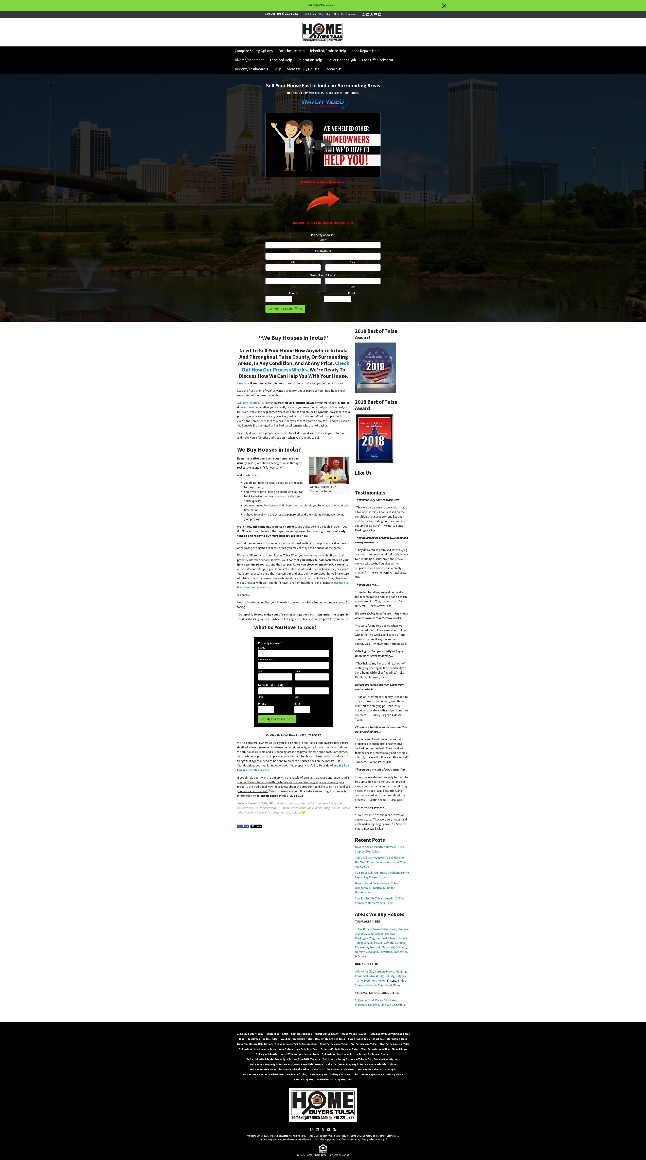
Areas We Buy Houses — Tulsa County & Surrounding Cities (376, 1034)
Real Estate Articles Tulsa (330, 1039)
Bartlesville (400, 952)
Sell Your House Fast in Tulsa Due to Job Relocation (279, 1069)
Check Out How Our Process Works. (295, 367)
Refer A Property (304, 1079)
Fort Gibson (389, 938)
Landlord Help (281, 60)
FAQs (277, 69)
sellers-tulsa (270, 1039)
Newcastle (370, 985)
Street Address (323, 251)
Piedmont (370, 981)
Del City (389, 976)
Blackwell (386, 1005)
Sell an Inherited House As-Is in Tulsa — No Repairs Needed (356, 1054)
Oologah (400, 947)
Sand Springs (375, 934)
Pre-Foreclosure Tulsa (363, 1044)
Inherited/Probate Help (328, 51)
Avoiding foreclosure (250, 403)
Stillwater (361, 1000)
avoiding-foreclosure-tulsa (296, 1039)
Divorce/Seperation (249, 60)
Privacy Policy (395, 1074)
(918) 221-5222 (287, 14)
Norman (379, 971)
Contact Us (333, 69)
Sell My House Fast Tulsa (344, 1074)
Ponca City (381, 1000)
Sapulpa (390, 934)
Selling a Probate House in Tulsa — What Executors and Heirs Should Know (364, 1049)
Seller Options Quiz (341, 60)
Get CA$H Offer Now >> (321, 5)
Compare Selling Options (254, 51)
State (353, 262)
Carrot (345, 1155)
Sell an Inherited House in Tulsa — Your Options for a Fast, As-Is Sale (278, 1049)
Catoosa (400, 943)
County (323, 240)
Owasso (403, 929)
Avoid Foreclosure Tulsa (334, 1044)
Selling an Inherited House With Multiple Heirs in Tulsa (287, 1054)
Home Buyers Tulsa (372, 1074)
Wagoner (374, 938)
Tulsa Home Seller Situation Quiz (377, 1069)
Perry (393, 1000)
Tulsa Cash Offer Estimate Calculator (333, 1069)
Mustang (401, 971)
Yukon (381, 981)
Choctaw (383, 985)
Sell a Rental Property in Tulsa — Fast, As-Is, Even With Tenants (286, 1064)
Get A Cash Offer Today (317, 14)
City (293, 262)
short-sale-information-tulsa (390, 1039)
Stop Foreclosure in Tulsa (394, 1044)
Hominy (360, 952)
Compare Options (301, 1034)
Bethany (401, 976)
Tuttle (359, 981)
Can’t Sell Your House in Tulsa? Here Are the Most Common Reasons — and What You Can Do (380, 862)
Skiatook (374, 947)
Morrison (360, 1005)
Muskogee (361, 938)
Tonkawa (373, 1005)
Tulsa (358, 929)
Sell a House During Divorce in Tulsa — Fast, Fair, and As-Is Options (361, 1059)
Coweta (389, 943)
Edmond (360, 976)
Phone (294, 293)
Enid (371, 1000)
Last (353, 286)
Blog (241, 1039)
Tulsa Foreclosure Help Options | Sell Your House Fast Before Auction (277, 1044)
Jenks (392, 929)
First (293, 286)
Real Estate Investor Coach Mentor (263, 1074)
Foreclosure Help (291, 51)
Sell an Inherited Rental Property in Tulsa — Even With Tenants (283, 1059)
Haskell (402, 938)
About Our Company (345, 14)
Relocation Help (309, 60)
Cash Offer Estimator (377, 60)
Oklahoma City (364, 971)
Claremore (361, 947)
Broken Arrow (371, 929)
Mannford (388, 947)
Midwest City (375, 976)
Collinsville (376, 943)
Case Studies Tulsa (359, 1039)
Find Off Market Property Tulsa (334, 1079)
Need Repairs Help (365, 51)
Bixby (384, 929)
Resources (253, 1039)
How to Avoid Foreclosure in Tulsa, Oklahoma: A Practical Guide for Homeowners (376, 888)
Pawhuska (385, 952)
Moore (390, 971)
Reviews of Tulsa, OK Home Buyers (307, 1074)
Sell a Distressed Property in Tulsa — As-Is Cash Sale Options (361, 1064)
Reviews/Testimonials (251, 69)
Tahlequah (361, 943)
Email (352, 293)
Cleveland (372, 952)
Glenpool (360, 934)
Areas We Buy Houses (303, 69)
